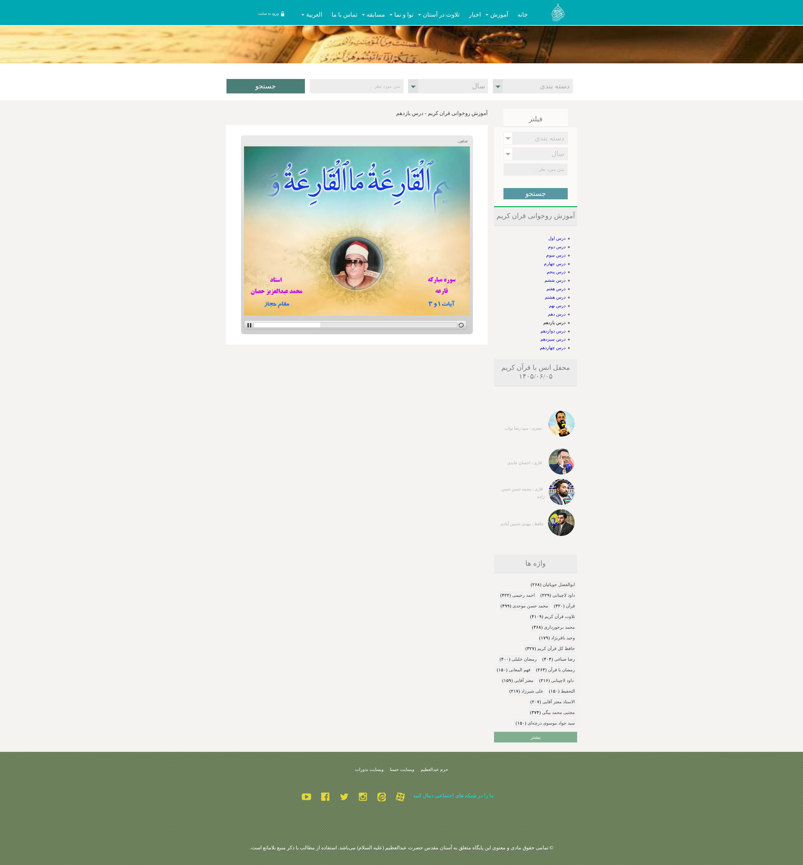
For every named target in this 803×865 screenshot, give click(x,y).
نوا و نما (406, 15)
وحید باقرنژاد (563, 638)
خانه (523, 15)
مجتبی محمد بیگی (558, 712)
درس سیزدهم (553, 339)
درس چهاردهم (553, 347)
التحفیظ (568, 691)
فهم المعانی (519, 670)
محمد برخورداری (559, 627)
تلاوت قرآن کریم (560, 616)
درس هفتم (556, 288)
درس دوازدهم (553, 330)
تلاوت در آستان (443, 15)
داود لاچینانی (563, 595)
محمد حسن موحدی (530, 606)
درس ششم (555, 280)
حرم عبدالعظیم (434, 769)
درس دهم (557, 314)
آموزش (501, 15)
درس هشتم (555, 297)
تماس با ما (344, 15)
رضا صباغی (564, 659)
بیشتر (536, 737)
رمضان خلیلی (524, 659)
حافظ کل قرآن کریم (556, 648)
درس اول (557, 238)
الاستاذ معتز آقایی (558, 702)
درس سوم (556, 255)
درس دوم (557, 246)
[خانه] (558, 13)
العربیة (316, 15)
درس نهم (557, 305)
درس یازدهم (554, 322)
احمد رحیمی (523, 595)
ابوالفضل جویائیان (559, 584)
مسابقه (378, 15)
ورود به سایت (268, 13)
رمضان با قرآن (561, 670)
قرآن (570, 606)
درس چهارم (555, 263)
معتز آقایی (524, 680)
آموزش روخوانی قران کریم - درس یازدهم (442, 113)
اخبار (475, 15)
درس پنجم (556, 271)
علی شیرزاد (532, 691)
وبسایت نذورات (369, 769)
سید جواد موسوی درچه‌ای (551, 723)
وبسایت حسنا (402, 769)
